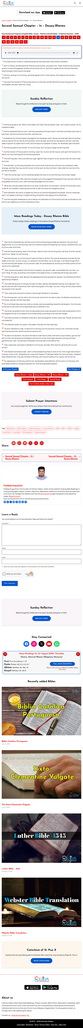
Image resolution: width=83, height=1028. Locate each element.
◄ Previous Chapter (10, 369)
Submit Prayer (41, 412)
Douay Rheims (48, 428)
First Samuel (28, 379)
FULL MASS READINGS (62, 664)
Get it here (62, 669)
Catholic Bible (21, 428)
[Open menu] (80, 3)
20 (4, 42)
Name (4, 548)
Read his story (14, 496)
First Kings (41, 379)
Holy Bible (16, 432)
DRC (63, 428)
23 (17, 42)
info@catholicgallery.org (20, 1015)
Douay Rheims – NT (60, 375)
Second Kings (55, 379)
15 (62, 37)
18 (74, 37)
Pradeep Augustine (13, 485)
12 (50, 37)
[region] (41, 662)
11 (46, 37)
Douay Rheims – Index (23, 375)
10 (42, 37)
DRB (57, 428)
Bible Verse (10, 428)
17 (70, 37)
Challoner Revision (35, 428)
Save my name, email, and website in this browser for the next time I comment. (29, 567)
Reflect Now (41, 109)
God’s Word (6, 432)
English (9, 20)
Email (4, 557)
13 (54, 37)
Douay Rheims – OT (42, 375)
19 (78, 37)
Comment (5, 523)
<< (5, 654)
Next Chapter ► (74, 369)
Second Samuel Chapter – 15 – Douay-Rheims (63, 457)
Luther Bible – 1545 (11, 869)
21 (8, 42)
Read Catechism (41, 961)
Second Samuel (40, 432)
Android (46, 494)
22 (12, 42)
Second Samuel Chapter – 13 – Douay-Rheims (19, 457)
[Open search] (75, 3)
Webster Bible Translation (14, 933)
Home (4, 20)
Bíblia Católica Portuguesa (15, 741)
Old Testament (27, 432)
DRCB (69, 428)
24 (21, 42)
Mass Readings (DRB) (41, 227)
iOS (50, 494)
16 (66, 37)
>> (78, 654)
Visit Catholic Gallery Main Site (41, 384)
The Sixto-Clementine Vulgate (16, 805)
